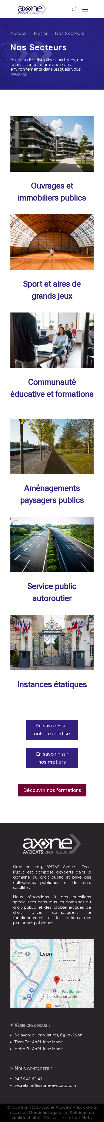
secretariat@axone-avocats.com (45, 1085)
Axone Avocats (57, 1107)
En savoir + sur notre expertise (52, 730)
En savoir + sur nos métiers (52, 758)
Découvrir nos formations (52, 790)
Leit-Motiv (82, 1117)
